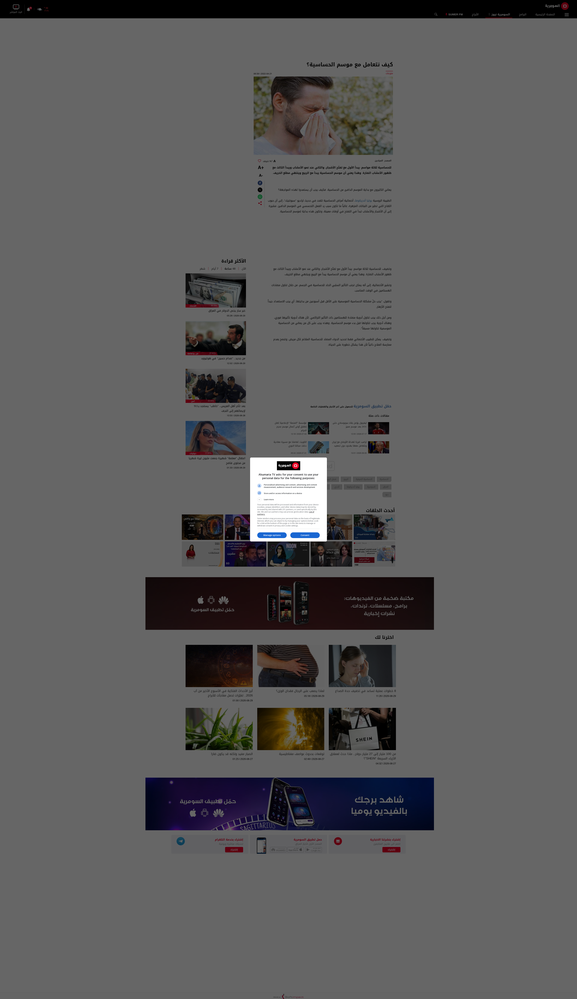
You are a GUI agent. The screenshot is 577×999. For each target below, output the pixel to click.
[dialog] (288, 499)
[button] (288, 499)
